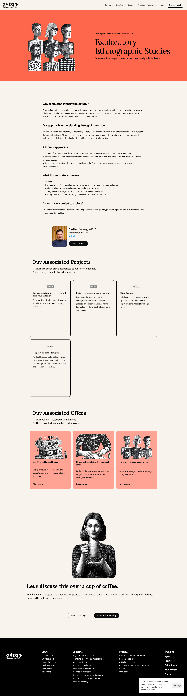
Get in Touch (171, 665)
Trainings (169, 652)
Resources (159, 5)
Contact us (37, 272)
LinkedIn (72, 236)
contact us (49, 423)
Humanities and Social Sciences (120, 33)
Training (141, 5)
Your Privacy (171, 669)
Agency (150, 5)
